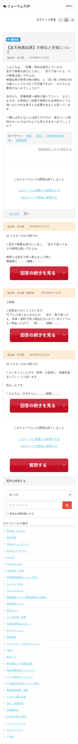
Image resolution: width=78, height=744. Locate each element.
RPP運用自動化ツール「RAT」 (23, 577)
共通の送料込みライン (19, 623)
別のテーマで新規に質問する (39, 197)
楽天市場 (14, 214)
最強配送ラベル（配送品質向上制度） (27, 597)
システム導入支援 (16, 696)
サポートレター (15, 730)
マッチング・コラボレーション (23, 643)
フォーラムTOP (18, 6)
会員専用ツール (15, 603)
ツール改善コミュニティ (20, 676)
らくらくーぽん (15, 584)
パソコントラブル (16, 723)
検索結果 (21, 140)
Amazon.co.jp (14, 564)
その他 (10, 736)
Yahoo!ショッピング (18, 544)
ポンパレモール (15, 590)
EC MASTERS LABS (16, 716)
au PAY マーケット (17, 550)
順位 (39, 136)
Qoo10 (11, 557)
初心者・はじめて (16, 531)
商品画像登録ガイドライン (21, 670)
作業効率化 (13, 710)
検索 (29, 136)
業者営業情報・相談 (17, 690)
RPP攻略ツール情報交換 (19, 663)
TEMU (10, 650)
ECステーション (15, 630)
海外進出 (11, 637)
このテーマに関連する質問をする (39, 190)
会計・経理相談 (15, 703)
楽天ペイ (11, 657)
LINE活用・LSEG (15, 570)
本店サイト (13, 610)
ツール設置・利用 (16, 617)
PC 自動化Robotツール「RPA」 (24, 683)
